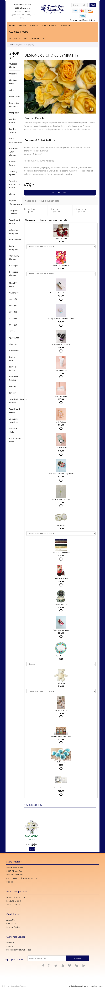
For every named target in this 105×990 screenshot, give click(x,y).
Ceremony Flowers (14, 258)
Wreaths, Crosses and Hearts (14, 184)
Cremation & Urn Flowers (14, 151)
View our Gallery (13, 430)
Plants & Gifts (48, 25)
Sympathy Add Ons (14, 212)
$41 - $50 (13, 299)
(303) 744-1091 (18, 14)
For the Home (12, 121)
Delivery (12, 386)
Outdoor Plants (17, 25)
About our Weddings (13, 421)
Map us (9, 881)
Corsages (13, 265)
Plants (12, 194)
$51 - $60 (13, 305)
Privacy (12, 393)
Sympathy (66, 25)
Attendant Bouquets (14, 232)
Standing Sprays (13, 173)
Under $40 (14, 293)
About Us (13, 344)
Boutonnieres (14, 239)
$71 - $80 (13, 318)
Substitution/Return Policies (14, 401)
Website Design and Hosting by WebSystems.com (86, 986)
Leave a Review (12, 368)
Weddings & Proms (18, 32)
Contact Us (14, 350)
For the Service (12, 131)
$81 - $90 (13, 325)
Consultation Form (14, 440)
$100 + (12, 331)
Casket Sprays (12, 163)
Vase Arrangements (14, 140)
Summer (34, 25)
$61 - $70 (13, 312)
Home (11, 45)
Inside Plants (14, 96)
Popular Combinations (14, 202)
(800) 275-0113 (30, 878)
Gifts (11, 90)
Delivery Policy (12, 359)
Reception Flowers (13, 274)
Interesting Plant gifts (14, 105)
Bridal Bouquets (13, 248)
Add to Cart (60, 192)
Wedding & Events (18, 38)
